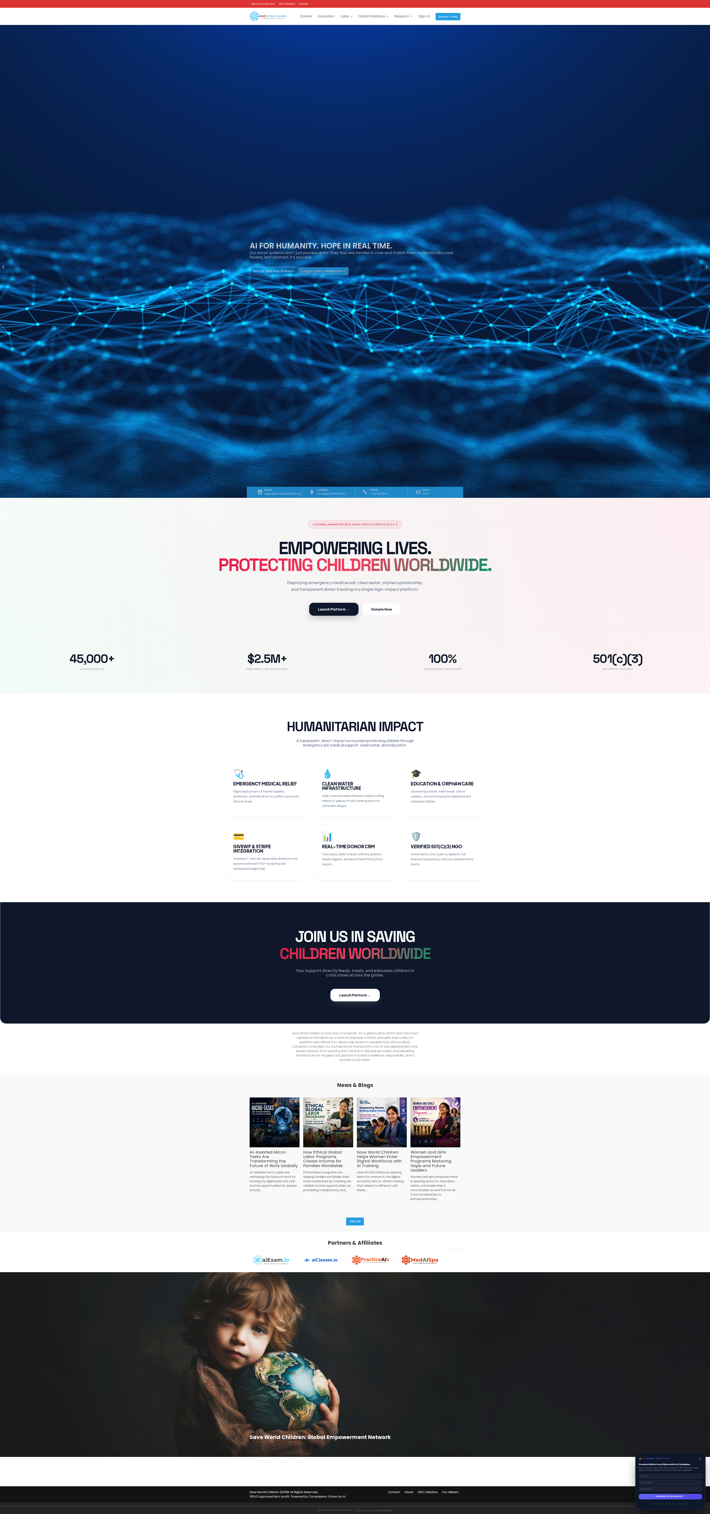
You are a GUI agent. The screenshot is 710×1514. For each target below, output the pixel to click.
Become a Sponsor (263, 4)
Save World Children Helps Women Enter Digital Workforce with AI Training (379, 1159)
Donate (303, 4)
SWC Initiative (287, 4)
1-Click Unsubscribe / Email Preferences (373, 1510)
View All (355, 1221)
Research (401, 16)
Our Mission (450, 1492)
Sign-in (424, 16)
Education (326, 16)
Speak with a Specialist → (670, 1496)
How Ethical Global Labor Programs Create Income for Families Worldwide (323, 1159)
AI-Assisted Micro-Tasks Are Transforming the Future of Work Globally (274, 1159)
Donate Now (381, 609)
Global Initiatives (372, 16)
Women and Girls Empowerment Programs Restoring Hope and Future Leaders (430, 1161)
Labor (345, 16)
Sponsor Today (448, 16)
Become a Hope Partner (271, 269)
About (409, 1492)
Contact (394, 1492)
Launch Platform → (334, 609)
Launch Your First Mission (317, 269)
